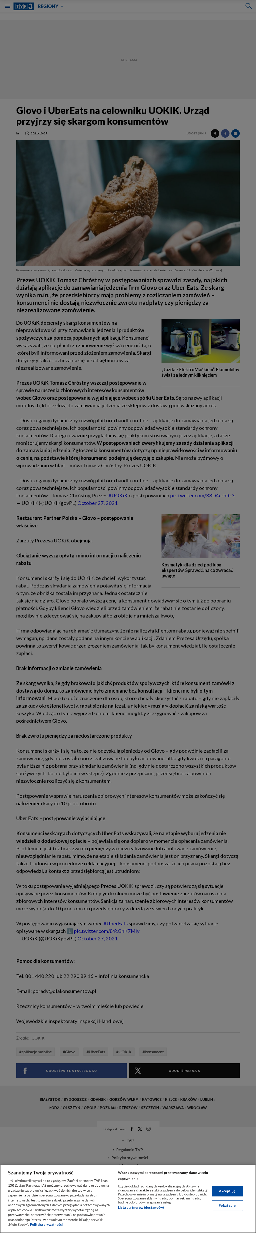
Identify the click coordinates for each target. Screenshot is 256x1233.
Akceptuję (227, 1191)
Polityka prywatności (46, 1224)
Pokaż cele (227, 1205)
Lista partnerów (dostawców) (141, 1207)
